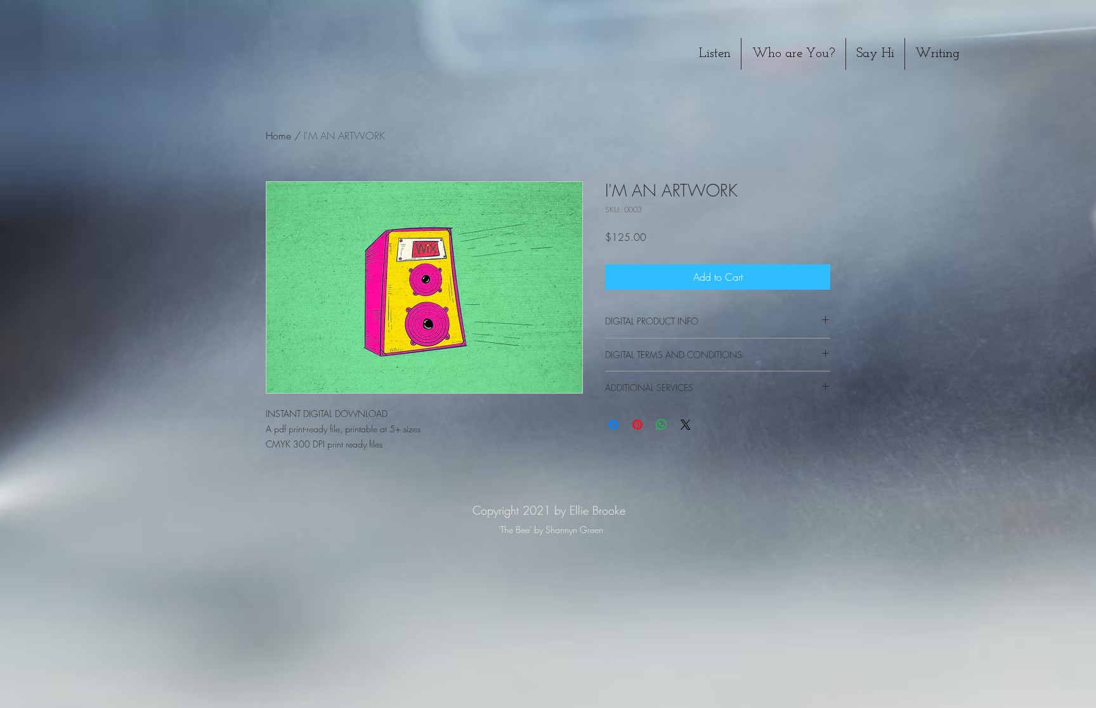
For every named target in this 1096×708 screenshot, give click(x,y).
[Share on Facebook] (613, 424)
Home (278, 136)
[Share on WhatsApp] (661, 424)
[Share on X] (685, 424)
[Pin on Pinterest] (637, 424)
